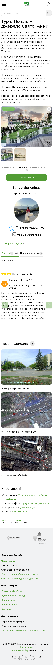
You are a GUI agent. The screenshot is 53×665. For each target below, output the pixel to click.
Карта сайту (26, 647)
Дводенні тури (28, 507)
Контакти (6, 609)
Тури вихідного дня (29, 495)
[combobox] (23, 13)
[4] (10, 273)
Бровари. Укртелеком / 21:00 (16, 388)
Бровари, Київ (19, 512)
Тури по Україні (15, 520)
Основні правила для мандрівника (20, 578)
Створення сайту (19, 650)
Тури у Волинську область (35, 503)
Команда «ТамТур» (11, 591)
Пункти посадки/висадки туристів (19, 574)
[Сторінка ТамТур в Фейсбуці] (14, 657)
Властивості (8, 260)
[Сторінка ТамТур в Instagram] (20, 657)
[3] (7, 273)
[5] (13, 273)
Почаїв (23, 167)
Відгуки (7, 253)
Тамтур (4, 520)
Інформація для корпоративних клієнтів (23, 630)
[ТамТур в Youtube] (38, 657)
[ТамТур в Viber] (26, 657)
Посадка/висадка (31, 253)
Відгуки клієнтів (9, 600)
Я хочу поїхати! (26, 178)
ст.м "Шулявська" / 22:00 (14, 475)
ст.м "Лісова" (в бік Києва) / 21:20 (18, 432)
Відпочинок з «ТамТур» (13, 596)
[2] (5, 273)
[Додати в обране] (49, 109)
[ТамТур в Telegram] (32, 657)
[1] (2, 273)
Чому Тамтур (8, 561)
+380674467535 (32, 228)
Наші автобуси (9, 604)
